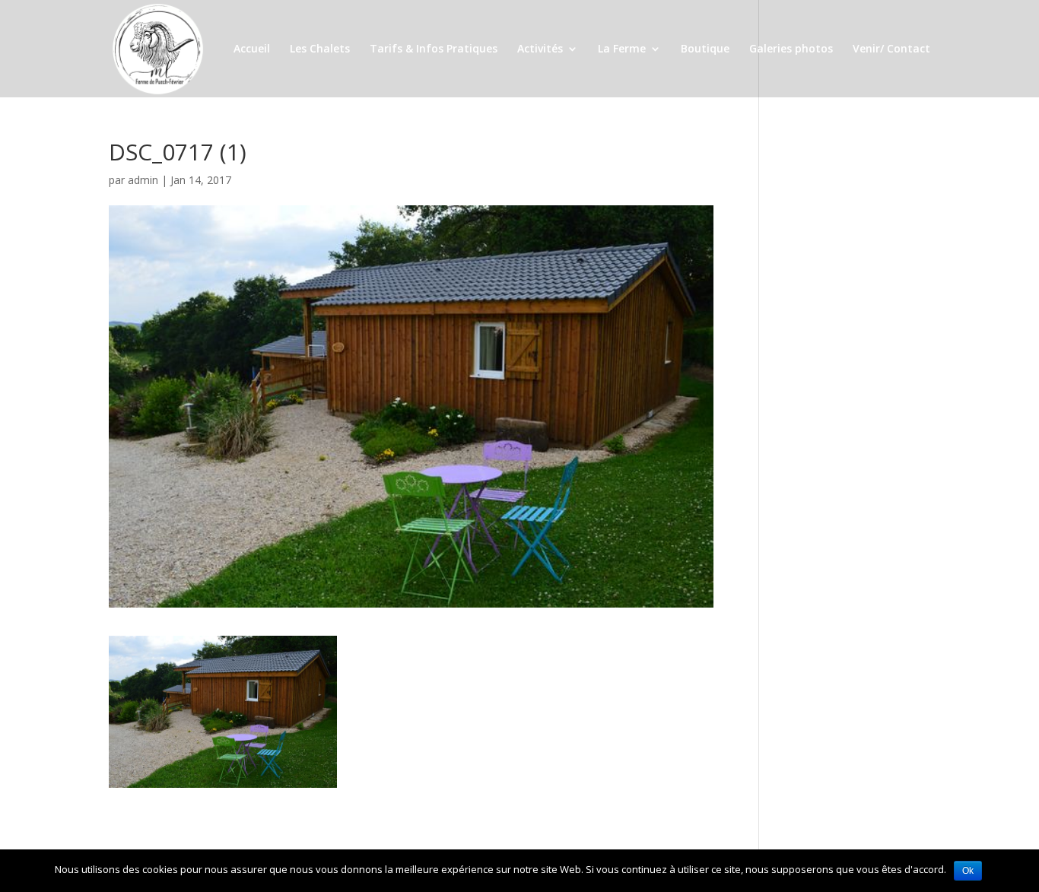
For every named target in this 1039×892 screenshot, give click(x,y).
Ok (968, 870)
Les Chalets (320, 49)
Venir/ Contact (891, 49)
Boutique (705, 49)
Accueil (252, 49)
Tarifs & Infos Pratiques (433, 49)
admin (143, 180)
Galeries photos (791, 49)
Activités (540, 49)
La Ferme (622, 49)
